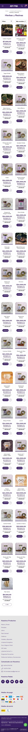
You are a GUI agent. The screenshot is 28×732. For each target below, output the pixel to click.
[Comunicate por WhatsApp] (25, 725)
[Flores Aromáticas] (10, 503)
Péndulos (3, 627)
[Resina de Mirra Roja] (24, 365)
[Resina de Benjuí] (24, 330)
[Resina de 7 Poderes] (24, 468)
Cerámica (3, 636)
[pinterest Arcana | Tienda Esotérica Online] (21, 681)
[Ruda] (10, 190)
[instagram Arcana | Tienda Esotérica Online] (3, 681)
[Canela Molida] (10, 536)
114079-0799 (7, 668)
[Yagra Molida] (10, 86)
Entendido (24, 729)
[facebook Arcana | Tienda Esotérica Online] (7, 681)
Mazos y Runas (5, 624)
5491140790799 (8, 665)
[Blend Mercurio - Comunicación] (24, 261)
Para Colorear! (5, 633)
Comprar (19, 52)
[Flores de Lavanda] (10, 261)
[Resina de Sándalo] (24, 400)
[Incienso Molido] (10, 364)
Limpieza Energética (15, 11)
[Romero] (24, 294)
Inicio (6, 11)
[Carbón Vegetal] (10, 51)
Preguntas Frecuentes (7, 654)
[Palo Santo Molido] (10, 330)
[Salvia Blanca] (24, 121)
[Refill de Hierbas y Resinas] (24, 52)
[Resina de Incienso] (10, 295)
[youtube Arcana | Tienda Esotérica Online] (12, 681)
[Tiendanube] (6, 725)
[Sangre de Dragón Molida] (10, 226)
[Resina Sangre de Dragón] (24, 191)
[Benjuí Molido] (10, 433)
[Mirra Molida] (24, 225)
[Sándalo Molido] (24, 155)
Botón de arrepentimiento (16, 722)
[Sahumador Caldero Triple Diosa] (10, 468)
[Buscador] (21, 6)
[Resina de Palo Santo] (10, 571)
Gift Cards (3, 648)
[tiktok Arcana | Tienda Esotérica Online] (16, 681)
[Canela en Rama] (24, 536)
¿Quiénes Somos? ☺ (6, 651)
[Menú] (2, 6)
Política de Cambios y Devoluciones (11, 657)
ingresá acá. (4, 722)
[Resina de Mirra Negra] (24, 571)
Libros (2, 630)
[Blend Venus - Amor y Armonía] (10, 122)
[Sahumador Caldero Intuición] (10, 400)
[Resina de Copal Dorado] (10, 156)
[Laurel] (24, 433)
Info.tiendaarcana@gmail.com (12, 671)
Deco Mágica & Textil (7, 645)
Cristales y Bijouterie (6, 639)
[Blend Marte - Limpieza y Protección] (24, 87)
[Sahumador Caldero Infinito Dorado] (24, 503)
